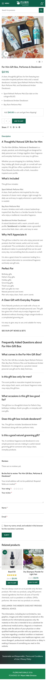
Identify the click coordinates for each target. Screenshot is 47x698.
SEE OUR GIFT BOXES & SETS (14, 331)
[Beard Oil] (12, 559)
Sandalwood (12, 226)
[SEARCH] (41, 10)
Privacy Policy (26, 659)
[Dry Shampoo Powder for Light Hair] (33, 559)
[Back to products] (39, 62)
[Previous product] (36, 62)
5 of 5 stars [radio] (22, 489)
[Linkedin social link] (16, 127)
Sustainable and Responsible (13, 656)
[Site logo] (22, 3)
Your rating (6, 489)
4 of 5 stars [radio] (20, 489)
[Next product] (42, 62)
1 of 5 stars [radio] (14, 489)
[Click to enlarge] (6, 54)
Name (5, 508)
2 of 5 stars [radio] (16, 489)
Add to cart (18, 121)
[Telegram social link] (19, 127)
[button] (12, 583)
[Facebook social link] (8, 127)
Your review (7, 493)
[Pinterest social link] (13, 127)
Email (4, 517)
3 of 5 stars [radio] (18, 489)
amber (23, 226)
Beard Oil (12, 572)
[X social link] (10, 127)
